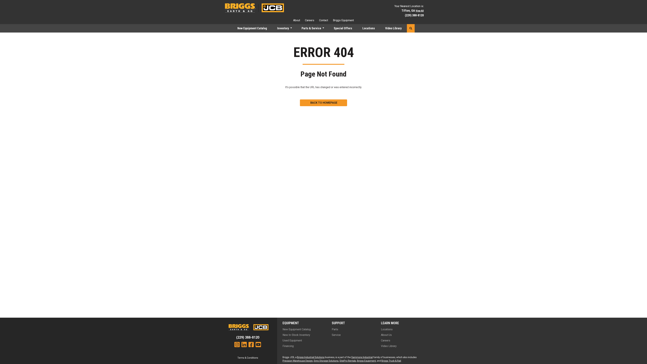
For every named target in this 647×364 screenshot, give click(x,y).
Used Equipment (292, 340)
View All (420, 10)
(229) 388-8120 (414, 15)
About (296, 20)
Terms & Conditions (247, 357)
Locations (368, 28)
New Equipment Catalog (252, 28)
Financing (288, 346)
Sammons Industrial (362, 357)
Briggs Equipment (343, 20)
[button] (292, 28)
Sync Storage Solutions (326, 360)
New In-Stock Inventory (296, 335)
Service (336, 335)
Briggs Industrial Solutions (311, 357)
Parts (335, 329)
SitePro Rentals (348, 360)
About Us (386, 335)
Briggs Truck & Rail (391, 360)
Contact (323, 20)
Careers (309, 20)
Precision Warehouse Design (298, 360)
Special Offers (343, 28)
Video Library (393, 28)
